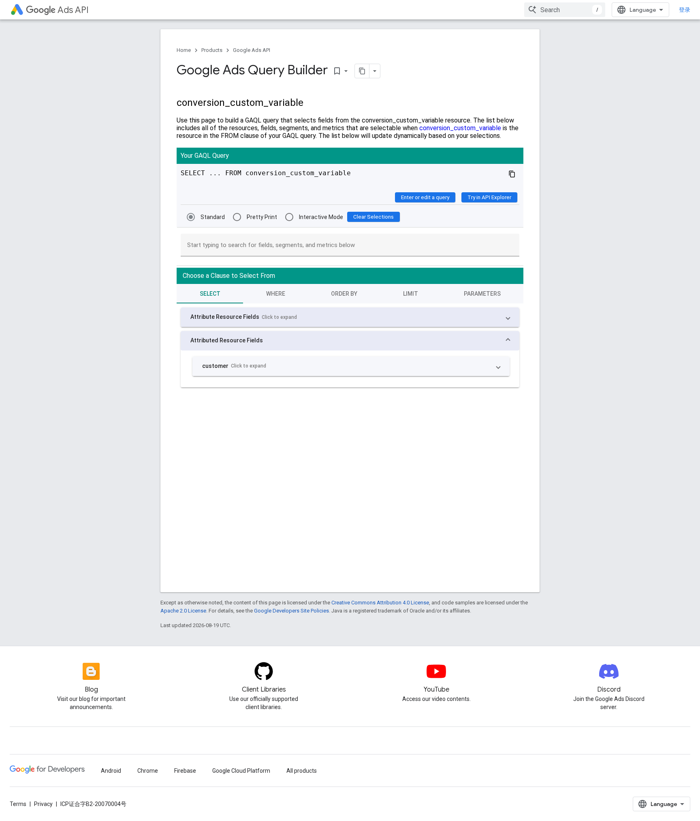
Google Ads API (251, 50)
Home (184, 50)
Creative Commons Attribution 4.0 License (380, 603)
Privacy (43, 804)
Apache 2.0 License (183, 611)
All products (301, 770)
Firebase (185, 770)
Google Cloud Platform (241, 770)
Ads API (73, 9)
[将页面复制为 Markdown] (362, 71)
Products (211, 50)
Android (111, 770)
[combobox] (564, 9)
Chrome (147, 770)
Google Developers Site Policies (291, 611)
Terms (18, 804)
